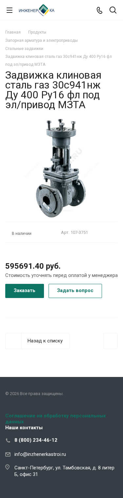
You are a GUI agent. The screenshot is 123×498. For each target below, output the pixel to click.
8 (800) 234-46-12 (35, 440)
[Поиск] (113, 10)
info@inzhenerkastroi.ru (40, 454)
